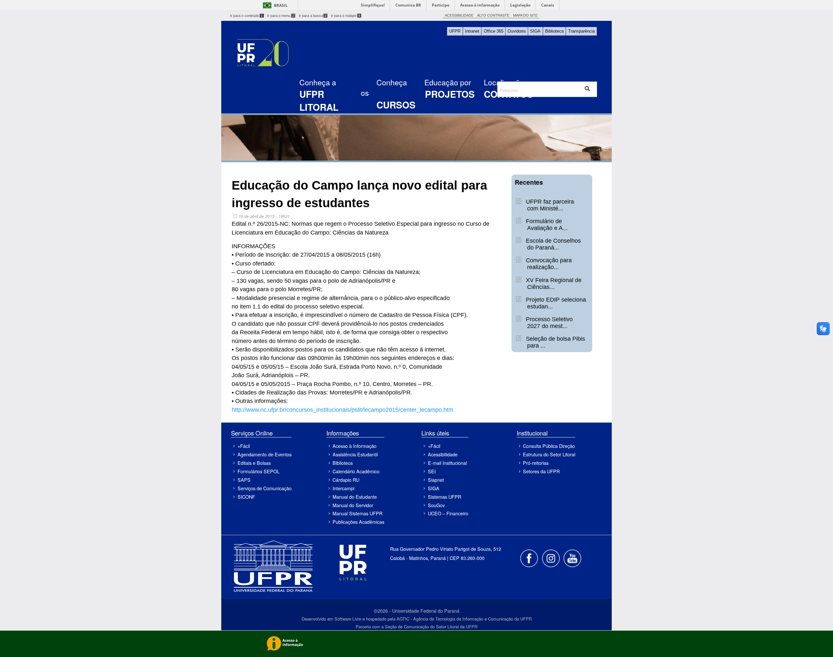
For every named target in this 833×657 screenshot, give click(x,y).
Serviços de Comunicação (264, 488)
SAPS (244, 479)
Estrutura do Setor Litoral (549, 454)
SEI (432, 471)
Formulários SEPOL (259, 471)
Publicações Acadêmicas (358, 521)
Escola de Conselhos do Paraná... (552, 244)
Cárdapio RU (346, 479)
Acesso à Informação (354, 445)
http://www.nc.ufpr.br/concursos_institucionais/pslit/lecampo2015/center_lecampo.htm (342, 410)
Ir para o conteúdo (246, 16)
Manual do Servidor (353, 505)
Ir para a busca (313, 16)
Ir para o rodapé (345, 16)
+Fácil (244, 445)
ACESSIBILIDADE (459, 15)
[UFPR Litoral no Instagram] (551, 557)
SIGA (535, 31)
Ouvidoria (517, 31)
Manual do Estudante (355, 496)
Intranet (472, 31)
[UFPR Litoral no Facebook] (529, 557)
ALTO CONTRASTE (493, 15)
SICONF (246, 496)
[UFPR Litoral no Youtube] (572, 557)
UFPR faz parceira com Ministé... (549, 205)
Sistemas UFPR (444, 496)
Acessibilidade (442, 454)
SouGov (436, 505)
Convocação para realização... (548, 263)
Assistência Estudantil (355, 454)
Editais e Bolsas (254, 462)
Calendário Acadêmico (356, 471)
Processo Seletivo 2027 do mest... (548, 322)
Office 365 (493, 31)
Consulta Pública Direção (549, 445)
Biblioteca (554, 31)
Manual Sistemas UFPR (357, 513)
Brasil (281, 5)
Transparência (581, 31)
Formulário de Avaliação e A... (545, 224)
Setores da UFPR (541, 471)
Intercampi (343, 488)
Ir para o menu (280, 16)
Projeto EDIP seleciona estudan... (555, 303)
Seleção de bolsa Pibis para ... (554, 342)
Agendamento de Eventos (264, 454)
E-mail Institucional (447, 462)
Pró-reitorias (536, 462)
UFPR (454, 31)
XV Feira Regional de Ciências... (552, 283)
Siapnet (436, 479)
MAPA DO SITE (525, 15)
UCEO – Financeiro (448, 513)
